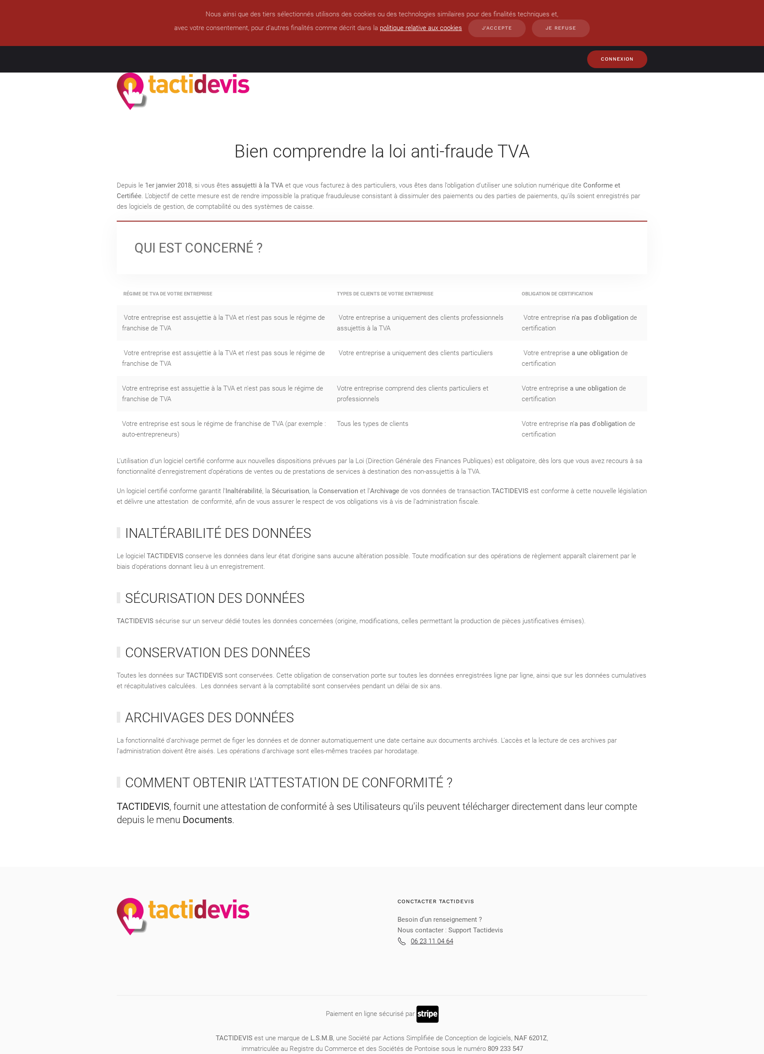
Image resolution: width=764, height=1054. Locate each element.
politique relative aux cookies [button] (421, 28)
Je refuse (561, 28)
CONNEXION (617, 59)
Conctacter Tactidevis (435, 901)
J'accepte (497, 28)
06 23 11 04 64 (432, 941)
